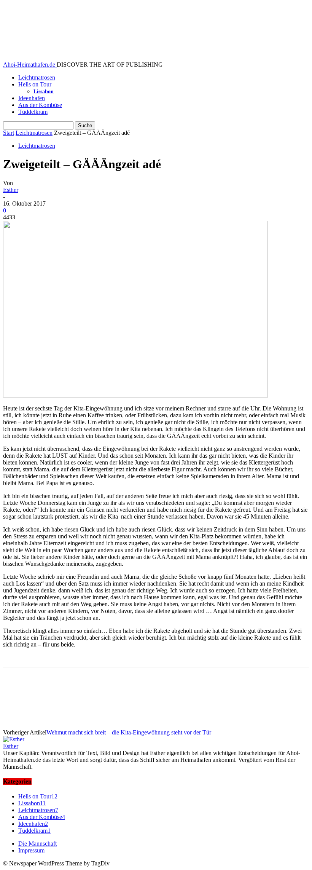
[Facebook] (15, 696)
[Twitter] (43, 696)
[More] (125, 697)
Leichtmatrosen (36, 77)
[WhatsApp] (97, 696)
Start (8, 132)
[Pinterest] (70, 696)
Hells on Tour (34, 84)
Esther (10, 190)
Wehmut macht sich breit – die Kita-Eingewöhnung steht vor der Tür (128, 732)
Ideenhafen (31, 98)
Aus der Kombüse (40, 105)
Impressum (31, 850)
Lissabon (43, 91)
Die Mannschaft (37, 843)
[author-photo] (13, 739)
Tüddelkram (33, 112)
